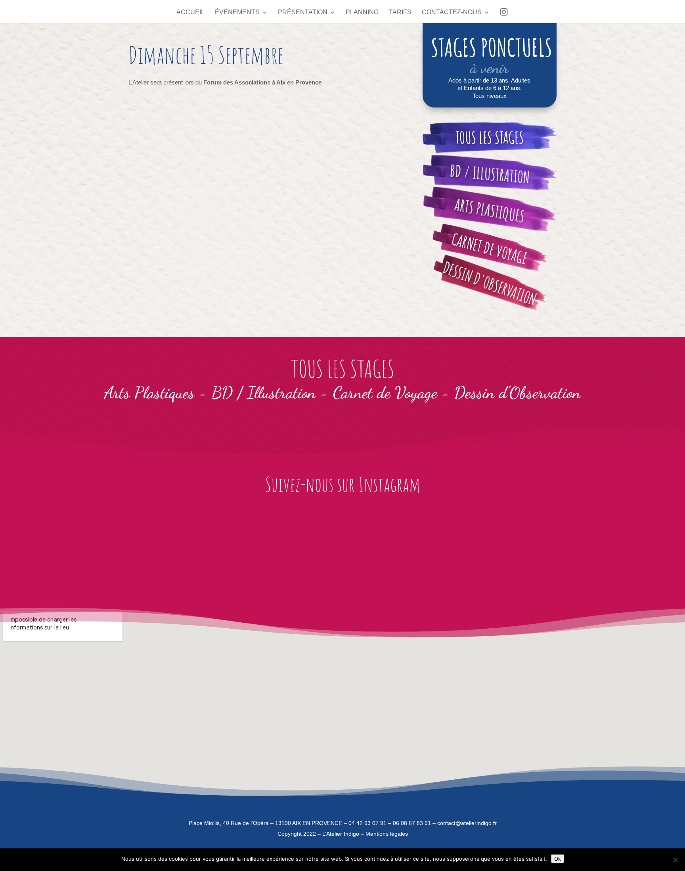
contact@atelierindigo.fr (467, 823)
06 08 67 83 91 (412, 823)
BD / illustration (489, 174)
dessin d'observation (489, 283)
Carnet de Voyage (385, 392)
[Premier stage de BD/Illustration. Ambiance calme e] (290, 551)
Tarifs (400, 12)
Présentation (302, 12)
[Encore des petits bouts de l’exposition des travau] (394, 551)
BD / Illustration (264, 392)
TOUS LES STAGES (489, 137)
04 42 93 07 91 (367, 823)
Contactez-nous (452, 12)
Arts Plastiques (489, 210)
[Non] (675, 860)
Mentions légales (386, 834)
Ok (557, 859)
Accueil (190, 12)
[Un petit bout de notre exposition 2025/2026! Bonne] (603, 551)
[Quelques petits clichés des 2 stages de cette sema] (186, 551)
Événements (237, 12)
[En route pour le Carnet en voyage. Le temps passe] (82, 551)
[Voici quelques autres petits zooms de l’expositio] (499, 551)
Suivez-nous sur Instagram (342, 484)
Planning (362, 12)
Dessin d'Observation (517, 392)
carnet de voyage (490, 249)
